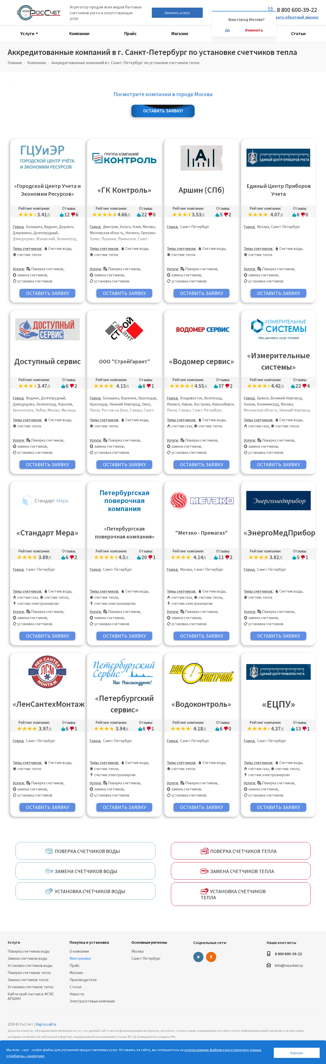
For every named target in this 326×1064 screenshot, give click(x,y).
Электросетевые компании (92, 1001)
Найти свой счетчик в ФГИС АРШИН (31, 996)
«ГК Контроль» (124, 190)
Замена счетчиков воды (27, 958)
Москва (137, 951)
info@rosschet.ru (289, 965)
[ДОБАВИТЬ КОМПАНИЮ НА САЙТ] (25, 1050)
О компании (79, 951)
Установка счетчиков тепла (30, 986)
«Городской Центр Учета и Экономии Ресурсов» (47, 189)
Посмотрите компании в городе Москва (163, 94)
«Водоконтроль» (201, 704)
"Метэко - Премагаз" (201, 532)
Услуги (14, 942)
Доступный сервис (47, 361)
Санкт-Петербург (146, 958)
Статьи (76, 986)
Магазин (76, 972)
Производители (83, 979)
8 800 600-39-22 (288, 953)
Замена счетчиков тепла (28, 979)
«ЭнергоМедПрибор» (280, 533)
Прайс (75, 965)
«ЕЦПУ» (278, 704)
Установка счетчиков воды (30, 965)
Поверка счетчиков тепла (29, 972)
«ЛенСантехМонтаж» (49, 704)
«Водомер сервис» (201, 361)
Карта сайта (46, 1024)
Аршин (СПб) (201, 190)
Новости (77, 994)
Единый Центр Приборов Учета (279, 189)
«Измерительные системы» (278, 361)
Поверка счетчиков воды (28, 951)
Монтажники (80, 958)
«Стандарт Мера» (47, 533)
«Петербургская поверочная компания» (124, 532)
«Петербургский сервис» (124, 704)
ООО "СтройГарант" (124, 361)
